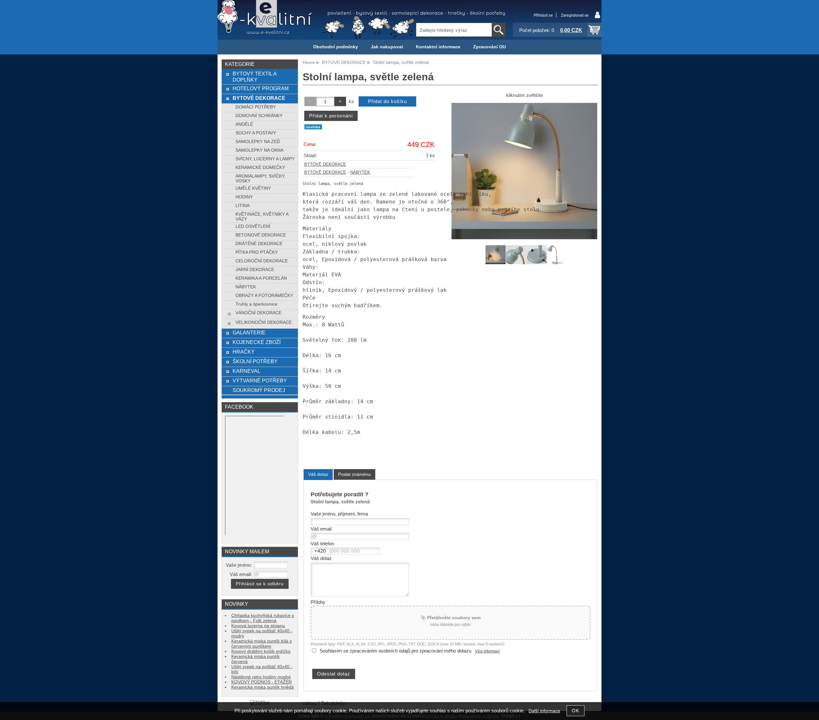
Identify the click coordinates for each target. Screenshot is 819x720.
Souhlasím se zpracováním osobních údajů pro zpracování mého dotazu (395, 650)
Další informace (544, 710)
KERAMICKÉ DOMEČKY (260, 167)
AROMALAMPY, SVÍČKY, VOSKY (260, 178)
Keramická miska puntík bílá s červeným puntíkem (261, 644)
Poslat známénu (354, 474)
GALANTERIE (249, 332)
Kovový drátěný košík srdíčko (260, 651)
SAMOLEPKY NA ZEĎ (257, 141)
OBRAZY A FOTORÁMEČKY (264, 295)
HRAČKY (244, 352)
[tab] (318, 474)
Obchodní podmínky (335, 46)
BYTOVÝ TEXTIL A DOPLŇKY (254, 77)
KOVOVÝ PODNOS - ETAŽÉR (261, 682)
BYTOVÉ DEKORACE (325, 164)
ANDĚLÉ (244, 124)
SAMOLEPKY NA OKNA (259, 150)
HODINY (244, 197)
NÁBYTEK (360, 172)
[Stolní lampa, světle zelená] (524, 171)
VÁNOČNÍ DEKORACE (258, 312)
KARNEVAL (246, 371)
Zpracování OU (489, 46)
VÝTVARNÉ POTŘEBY (260, 380)
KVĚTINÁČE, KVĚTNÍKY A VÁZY (261, 216)
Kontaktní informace (438, 46)
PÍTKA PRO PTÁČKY (256, 252)
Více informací (487, 651)
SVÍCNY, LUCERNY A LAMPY (265, 158)
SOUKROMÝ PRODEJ (259, 390)
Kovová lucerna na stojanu (258, 625)
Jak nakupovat (387, 46)
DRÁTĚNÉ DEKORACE (258, 243)
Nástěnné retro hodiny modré (261, 677)
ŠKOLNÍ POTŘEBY (255, 361)
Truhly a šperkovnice (256, 304)
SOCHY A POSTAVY (255, 133)
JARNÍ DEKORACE (254, 269)
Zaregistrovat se (575, 15)
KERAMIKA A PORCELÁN (261, 278)
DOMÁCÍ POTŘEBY (255, 107)
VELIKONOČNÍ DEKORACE (263, 322)
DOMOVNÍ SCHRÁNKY (258, 115)
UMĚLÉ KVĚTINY (253, 188)
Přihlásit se (543, 15)
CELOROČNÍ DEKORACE (261, 261)
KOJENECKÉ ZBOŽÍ (257, 342)
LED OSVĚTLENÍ (252, 226)
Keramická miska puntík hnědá (262, 687)
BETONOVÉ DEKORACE (260, 235)
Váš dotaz (318, 474)
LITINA (242, 205)
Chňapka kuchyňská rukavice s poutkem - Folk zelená (262, 618)
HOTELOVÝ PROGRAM (261, 88)
